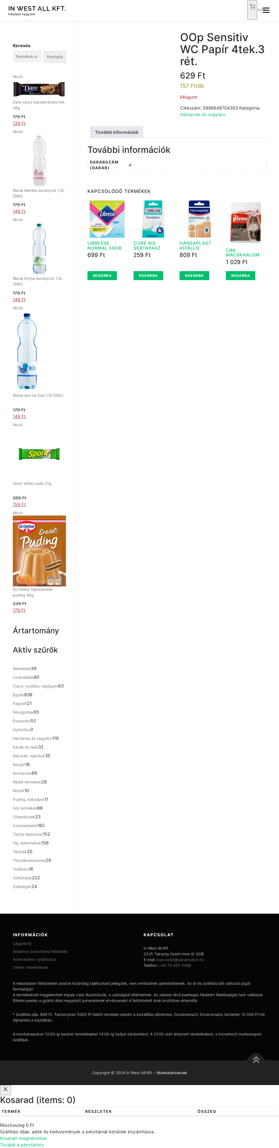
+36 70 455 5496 (175, 965)
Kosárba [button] (102, 275)
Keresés (22, 45)
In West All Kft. (37, 8)
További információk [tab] (116, 132)
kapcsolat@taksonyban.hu (180, 959)
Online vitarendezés (30, 967)
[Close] (5, 1090)
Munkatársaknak (172, 1072)
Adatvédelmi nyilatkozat (34, 959)
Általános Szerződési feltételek (40, 951)
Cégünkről (22, 943)
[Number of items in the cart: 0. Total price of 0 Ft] (252, 10)
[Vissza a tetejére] (256, 1060)
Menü (266, 10)
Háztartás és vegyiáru (203, 114)
